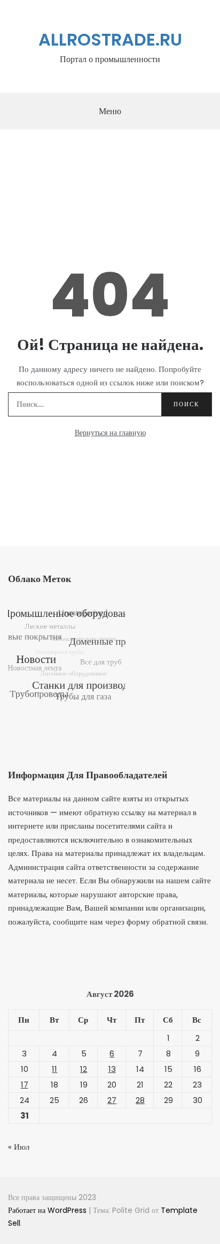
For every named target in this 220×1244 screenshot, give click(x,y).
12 (83, 1069)
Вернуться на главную (110, 432)
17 (24, 1084)
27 (111, 1100)
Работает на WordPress (48, 1210)
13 (112, 1069)
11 (54, 1069)
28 (140, 1100)
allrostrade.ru (110, 39)
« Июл (18, 1146)
